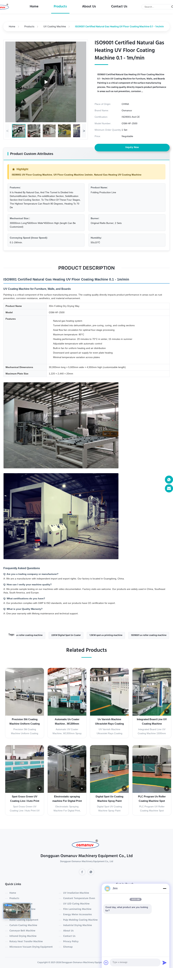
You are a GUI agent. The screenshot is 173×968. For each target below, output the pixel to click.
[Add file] (106, 962)
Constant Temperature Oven (79, 899)
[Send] (164, 962)
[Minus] (165, 888)
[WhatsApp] (91, 872)
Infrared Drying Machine (22, 936)
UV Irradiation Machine (76, 893)
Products (60, 6)
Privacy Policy (71, 942)
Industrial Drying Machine (77, 925)
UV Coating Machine (54, 26)
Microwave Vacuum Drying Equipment (31, 947)
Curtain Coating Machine (23, 925)
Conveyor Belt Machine (22, 931)
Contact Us (119, 6)
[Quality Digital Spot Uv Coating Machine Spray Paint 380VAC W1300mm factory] (109, 769)
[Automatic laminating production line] (45, 82)
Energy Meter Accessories (77, 915)
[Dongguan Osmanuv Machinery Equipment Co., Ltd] (87, 845)
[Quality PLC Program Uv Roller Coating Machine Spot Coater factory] (151, 769)
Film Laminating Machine (77, 909)
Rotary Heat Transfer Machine (26, 942)
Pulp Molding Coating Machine (80, 920)
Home (34, 6)
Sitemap (68, 947)
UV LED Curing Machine (76, 904)
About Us (89, 6)
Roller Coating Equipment (23, 920)
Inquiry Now (132, 147)
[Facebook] (82, 872)
